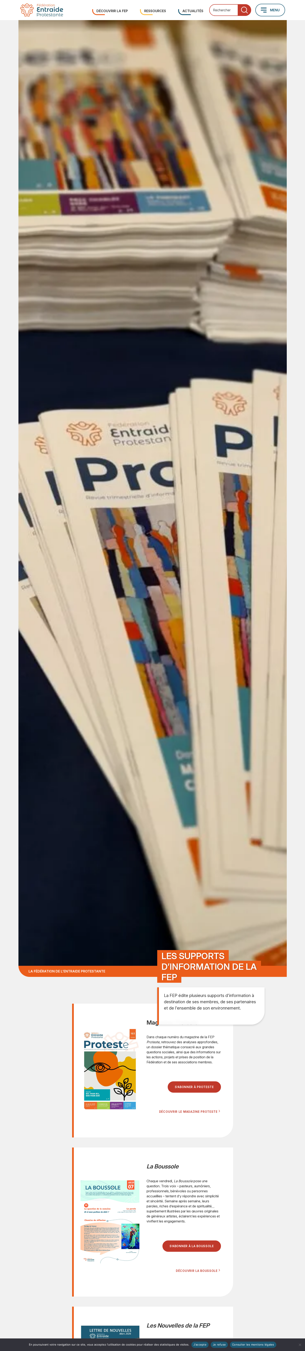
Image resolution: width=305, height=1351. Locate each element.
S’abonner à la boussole (192, 1246)
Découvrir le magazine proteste (188, 1111)
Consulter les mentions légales (253, 1344)
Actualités (192, 11)
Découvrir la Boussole (197, 1270)
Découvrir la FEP (112, 11)
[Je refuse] (300, 1345)
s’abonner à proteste (194, 1087)
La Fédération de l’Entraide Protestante (67, 971)
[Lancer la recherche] (244, 10)
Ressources (155, 11)
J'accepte (199, 1344)
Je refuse (219, 1344)
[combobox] (230, 10)
